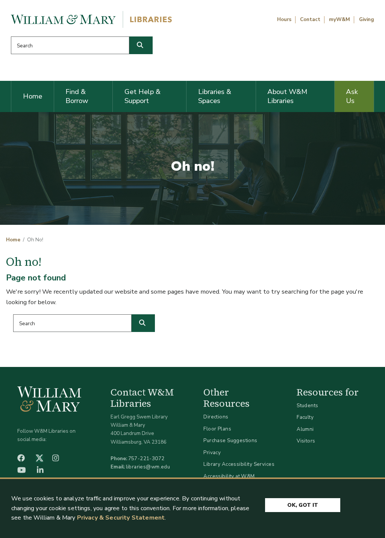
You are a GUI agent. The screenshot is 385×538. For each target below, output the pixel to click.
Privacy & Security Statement (121, 518)
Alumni (305, 429)
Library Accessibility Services (238, 464)
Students (307, 405)
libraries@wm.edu (148, 466)
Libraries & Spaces (214, 96)
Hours (284, 19)
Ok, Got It (302, 505)
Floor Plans (217, 428)
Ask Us (352, 96)
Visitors (306, 440)
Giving (366, 19)
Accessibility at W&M (229, 476)
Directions (215, 416)
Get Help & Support (142, 96)
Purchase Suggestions (230, 440)
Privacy (212, 452)
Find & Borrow (76, 96)
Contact (310, 19)
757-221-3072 (146, 458)
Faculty (305, 417)
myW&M (339, 19)
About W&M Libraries (287, 96)
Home (32, 96)
